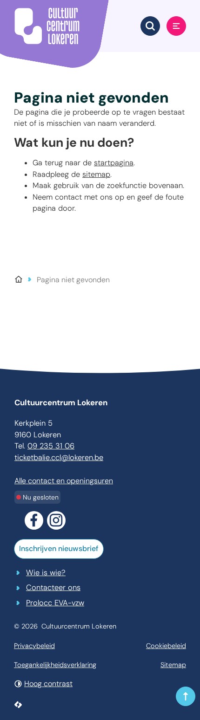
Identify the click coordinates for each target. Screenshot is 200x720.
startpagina (113, 163)
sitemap (96, 174)
